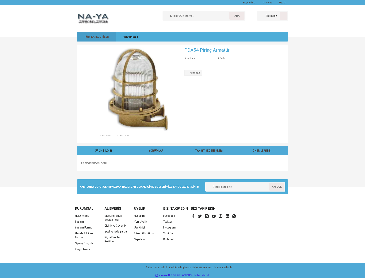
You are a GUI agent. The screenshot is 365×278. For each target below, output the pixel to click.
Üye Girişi (139, 227)
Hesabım (139, 215)
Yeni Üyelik (140, 221)
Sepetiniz (139, 239)
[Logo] (93, 18)
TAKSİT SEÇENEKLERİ (209, 150)
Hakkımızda (130, 36)
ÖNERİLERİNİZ (262, 150)
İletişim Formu (83, 227)
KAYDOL (277, 186)
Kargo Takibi (82, 249)
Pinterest (168, 239)
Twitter (167, 221)
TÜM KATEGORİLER (96, 36)
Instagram (169, 227)
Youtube (168, 233)
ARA (237, 15)
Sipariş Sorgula (84, 243)
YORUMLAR (156, 150)
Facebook (169, 215)
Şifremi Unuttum (144, 233)
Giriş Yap (267, 2)
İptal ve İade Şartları (116, 231)
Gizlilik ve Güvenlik (115, 225)
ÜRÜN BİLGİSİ (103, 150)
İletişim (79, 221)
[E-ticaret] (182, 275)
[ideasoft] (162, 275)
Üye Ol (282, 2)
